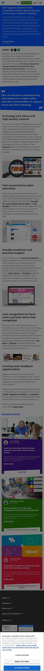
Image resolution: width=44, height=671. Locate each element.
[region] (22, 651)
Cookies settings (22, 655)
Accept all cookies (22, 668)
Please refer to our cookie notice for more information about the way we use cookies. (20, 647)
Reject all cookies (22, 661)
